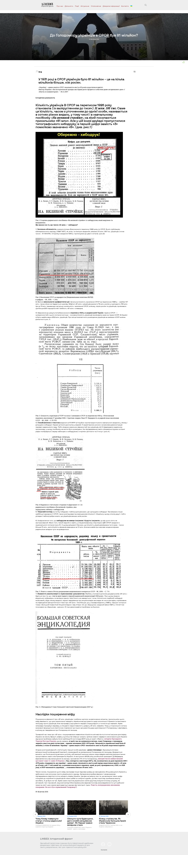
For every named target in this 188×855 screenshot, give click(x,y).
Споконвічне (96, 6)
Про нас (59, 6)
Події (77, 6)
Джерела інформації (111, 6)
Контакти (125, 6)
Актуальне (85, 6)
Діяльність (69, 6)
